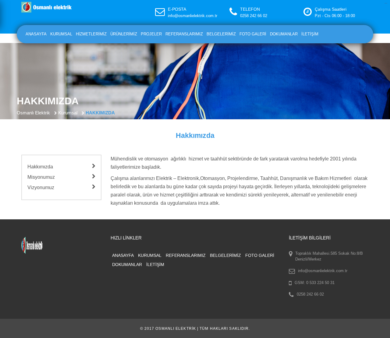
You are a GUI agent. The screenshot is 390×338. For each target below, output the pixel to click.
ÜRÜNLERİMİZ (123, 34)
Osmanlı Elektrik (33, 112)
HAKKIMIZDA (100, 112)
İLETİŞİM (309, 34)
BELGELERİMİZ (221, 34)
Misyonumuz (41, 177)
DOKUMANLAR (284, 34)
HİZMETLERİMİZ (91, 34)
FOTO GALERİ (252, 34)
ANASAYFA (36, 34)
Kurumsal (67, 112)
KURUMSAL (61, 34)
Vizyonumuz (40, 187)
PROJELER (151, 34)
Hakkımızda (40, 166)
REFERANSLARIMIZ (184, 34)
